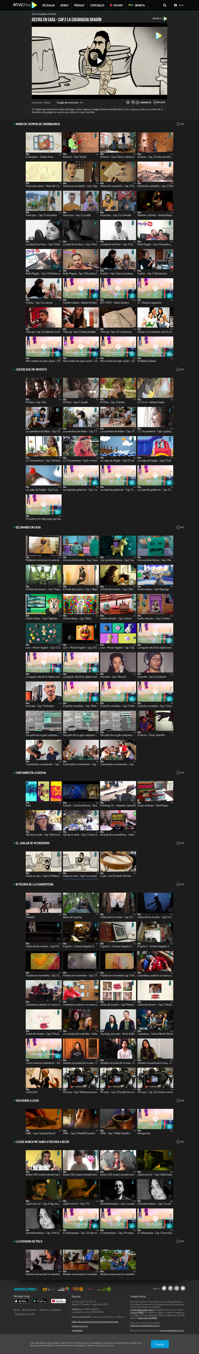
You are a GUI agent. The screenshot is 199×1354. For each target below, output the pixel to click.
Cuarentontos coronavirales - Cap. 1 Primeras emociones (44, 764)
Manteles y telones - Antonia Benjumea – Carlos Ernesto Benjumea (155, 215)
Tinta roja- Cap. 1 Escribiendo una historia (44, 331)
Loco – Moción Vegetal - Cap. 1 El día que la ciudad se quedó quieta (44, 647)
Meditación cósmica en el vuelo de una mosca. (44, 560)
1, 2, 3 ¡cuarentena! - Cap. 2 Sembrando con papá (44, 460)
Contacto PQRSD (137, 1312)
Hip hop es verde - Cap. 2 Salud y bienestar (81, 834)
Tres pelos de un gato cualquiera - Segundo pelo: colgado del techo (81, 735)
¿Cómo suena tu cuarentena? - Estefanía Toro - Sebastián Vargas (44, 1063)
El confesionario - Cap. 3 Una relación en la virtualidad (155, 1232)
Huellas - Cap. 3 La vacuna (39, 302)
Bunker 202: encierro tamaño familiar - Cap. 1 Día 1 (44, 1174)
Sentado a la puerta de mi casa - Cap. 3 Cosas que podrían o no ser (155, 1063)
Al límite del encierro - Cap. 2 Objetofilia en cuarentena (81, 589)
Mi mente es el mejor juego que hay (43, 518)
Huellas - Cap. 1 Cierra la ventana (116, 273)
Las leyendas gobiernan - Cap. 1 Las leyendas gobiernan (81, 489)
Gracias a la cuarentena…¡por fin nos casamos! (155, 331)
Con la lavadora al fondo (44, 14)
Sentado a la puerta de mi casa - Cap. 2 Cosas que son (118, 1063)
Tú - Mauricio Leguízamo (149, 302)
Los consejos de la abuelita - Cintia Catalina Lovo (81, 1033)
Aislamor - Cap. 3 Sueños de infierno (155, 156)
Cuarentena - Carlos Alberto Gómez (155, 1033)
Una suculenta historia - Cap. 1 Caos (80, 560)
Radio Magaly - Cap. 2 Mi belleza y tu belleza (44, 273)
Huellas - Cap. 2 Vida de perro (152, 273)
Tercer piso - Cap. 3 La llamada (115, 215)
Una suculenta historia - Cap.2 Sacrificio (118, 560)
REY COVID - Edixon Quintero (114, 302)
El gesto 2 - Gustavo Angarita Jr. (116, 946)
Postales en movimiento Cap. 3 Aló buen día (118, 975)
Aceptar (159, 1344)
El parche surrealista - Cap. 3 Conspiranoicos (155, 706)
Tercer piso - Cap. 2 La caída (77, 215)
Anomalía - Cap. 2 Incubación (151, 676)
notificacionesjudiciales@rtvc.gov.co (145, 1325)
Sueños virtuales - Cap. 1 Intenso (116, 618)
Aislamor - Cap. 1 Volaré (75, 156)
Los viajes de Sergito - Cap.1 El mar (117, 460)
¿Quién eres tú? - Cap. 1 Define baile (154, 1174)
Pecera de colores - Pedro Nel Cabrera (44, 186)
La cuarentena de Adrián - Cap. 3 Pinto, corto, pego (118, 431)
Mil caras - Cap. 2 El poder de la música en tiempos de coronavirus (118, 1092)
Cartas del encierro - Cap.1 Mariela (117, 1004)
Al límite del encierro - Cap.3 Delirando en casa (118, 589)
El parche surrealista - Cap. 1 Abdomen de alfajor (81, 706)
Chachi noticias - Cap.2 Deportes (42, 618)
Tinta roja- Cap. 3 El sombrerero (116, 331)
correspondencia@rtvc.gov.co (142, 1309)
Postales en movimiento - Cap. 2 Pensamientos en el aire (81, 975)
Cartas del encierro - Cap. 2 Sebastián (155, 1004)
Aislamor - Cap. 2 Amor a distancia (117, 156)
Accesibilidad (77, 1330)
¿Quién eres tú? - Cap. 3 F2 (76, 1203)
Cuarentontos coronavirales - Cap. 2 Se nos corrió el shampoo (81, 764)
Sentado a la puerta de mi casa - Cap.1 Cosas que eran (81, 1063)
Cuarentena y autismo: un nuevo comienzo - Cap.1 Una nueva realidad (155, 975)
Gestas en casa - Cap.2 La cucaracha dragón (81, 875)
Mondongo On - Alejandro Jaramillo (118, 805)
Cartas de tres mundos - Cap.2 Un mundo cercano (155, 917)
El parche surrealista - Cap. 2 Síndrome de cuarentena (118, 706)
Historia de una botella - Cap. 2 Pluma (118, 186)
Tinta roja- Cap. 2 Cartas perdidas (79, 331)
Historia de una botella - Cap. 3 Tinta (155, 186)
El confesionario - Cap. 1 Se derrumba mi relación (81, 1232)
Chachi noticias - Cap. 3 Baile (77, 618)
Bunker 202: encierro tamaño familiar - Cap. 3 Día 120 (118, 1174)
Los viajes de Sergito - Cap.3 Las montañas (44, 489)
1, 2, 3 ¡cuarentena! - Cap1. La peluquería (155, 431)
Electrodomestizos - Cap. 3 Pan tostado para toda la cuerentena (44, 1232)
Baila (28, 805)
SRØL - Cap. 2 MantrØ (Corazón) (79, 1133)
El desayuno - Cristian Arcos (39, 156)
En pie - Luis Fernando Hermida (115, 875)
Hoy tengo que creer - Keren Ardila (117, 1033)
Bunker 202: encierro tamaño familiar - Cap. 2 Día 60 (81, 1174)
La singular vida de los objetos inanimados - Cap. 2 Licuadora (44, 676)
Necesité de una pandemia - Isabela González (118, 834)
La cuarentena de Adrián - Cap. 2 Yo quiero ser (81, 431)
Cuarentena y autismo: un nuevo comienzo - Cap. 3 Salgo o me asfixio (81, 1004)
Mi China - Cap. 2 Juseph (75, 402)
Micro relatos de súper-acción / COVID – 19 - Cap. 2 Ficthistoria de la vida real (81, 361)
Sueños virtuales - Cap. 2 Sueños (153, 618)
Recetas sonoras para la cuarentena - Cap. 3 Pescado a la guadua (118, 1274)
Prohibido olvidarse (146, 361)
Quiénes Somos (29, 1309)
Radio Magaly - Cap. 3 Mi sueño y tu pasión (81, 273)
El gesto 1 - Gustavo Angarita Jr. (78, 946)
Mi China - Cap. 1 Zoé (36, 402)
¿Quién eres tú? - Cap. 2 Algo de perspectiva (44, 1203)
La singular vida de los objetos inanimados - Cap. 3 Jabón (81, 676)
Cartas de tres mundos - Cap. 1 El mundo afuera (118, 917)
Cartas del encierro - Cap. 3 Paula (42, 1033)
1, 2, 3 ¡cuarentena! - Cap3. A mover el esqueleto (81, 460)
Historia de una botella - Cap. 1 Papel (81, 186)
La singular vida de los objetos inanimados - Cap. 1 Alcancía (155, 647)
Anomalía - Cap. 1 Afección (113, 676)
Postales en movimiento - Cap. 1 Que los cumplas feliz (44, 975)
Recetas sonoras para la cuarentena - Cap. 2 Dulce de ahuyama (81, 1274)
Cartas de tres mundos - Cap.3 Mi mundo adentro (44, 946)
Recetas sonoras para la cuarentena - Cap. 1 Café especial (44, 1274)
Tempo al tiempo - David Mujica (152, 805)
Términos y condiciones (50, 1309)
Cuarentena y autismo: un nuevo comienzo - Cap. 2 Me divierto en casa (44, 1004)
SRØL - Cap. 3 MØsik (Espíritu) (115, 1133)
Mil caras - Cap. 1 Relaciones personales (81, 1092)
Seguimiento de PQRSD (147, 1318)
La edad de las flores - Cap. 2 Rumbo (81, 244)
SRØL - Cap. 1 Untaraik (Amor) (40, 1133)
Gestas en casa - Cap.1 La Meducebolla (44, 875)
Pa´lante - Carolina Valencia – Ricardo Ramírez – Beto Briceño (81, 805)
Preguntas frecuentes (25, 1313)
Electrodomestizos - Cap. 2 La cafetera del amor (155, 1203)
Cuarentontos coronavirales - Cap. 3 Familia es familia (118, 764)
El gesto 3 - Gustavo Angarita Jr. (153, 946)
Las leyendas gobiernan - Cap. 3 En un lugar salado (155, 489)
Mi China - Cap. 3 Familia (112, 402)
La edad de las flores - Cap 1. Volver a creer (44, 244)
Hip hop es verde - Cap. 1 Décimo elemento (44, 834)
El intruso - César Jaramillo (151, 735)
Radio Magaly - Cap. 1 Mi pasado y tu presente (155, 244)
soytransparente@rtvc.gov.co (172, 1330)
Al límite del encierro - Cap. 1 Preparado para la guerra (44, 589)
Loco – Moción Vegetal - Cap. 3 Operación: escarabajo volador (118, 647)
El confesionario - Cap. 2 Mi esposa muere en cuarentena (118, 1232)
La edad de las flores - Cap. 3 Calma (118, 244)
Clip (27, 154)
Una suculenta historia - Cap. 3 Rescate (155, 560)
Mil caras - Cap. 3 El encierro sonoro (155, 1092)
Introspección (144, 1133)
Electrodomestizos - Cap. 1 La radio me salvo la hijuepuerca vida (118, 1203)
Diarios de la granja (72, 917)
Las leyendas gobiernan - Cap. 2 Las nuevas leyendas (118, 489)
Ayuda (16, 1309)
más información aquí (104, 1345)
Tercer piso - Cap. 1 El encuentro (41, 215)
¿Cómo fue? (32, 1092)
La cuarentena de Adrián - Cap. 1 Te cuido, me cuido (44, 431)
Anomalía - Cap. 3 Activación (40, 706)
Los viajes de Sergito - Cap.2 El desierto (155, 460)
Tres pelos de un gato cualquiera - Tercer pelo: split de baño (118, 735)
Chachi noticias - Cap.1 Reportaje (153, 589)
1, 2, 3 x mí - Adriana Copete (150, 402)
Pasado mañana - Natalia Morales (80, 302)
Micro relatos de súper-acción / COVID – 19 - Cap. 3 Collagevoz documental (118, 361)
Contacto (30, 917)
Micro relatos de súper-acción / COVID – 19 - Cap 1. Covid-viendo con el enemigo (44, 361)
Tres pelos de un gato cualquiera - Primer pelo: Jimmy (44, 735)
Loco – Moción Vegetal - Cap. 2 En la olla (81, 647)
